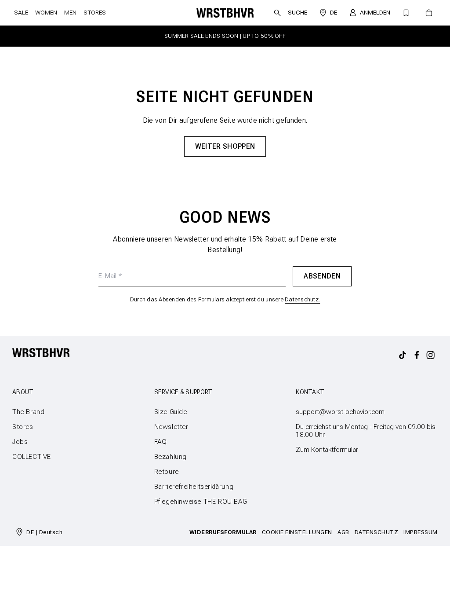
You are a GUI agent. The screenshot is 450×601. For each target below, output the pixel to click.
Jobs (20, 442)
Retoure (166, 472)
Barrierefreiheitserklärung (194, 487)
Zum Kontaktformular (327, 450)
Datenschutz (377, 532)
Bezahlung (170, 457)
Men (70, 12)
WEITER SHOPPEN (225, 146)
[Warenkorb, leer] (429, 13)
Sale (21, 12)
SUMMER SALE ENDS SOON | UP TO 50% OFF (225, 36)
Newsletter (171, 427)
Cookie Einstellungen (297, 532)
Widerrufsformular (223, 532)
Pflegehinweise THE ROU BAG (200, 502)
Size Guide (170, 412)
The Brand (28, 412)
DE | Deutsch (44, 532)
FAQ (160, 442)
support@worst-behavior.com (340, 412)
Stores (94, 12)
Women (46, 12)
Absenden (322, 276)
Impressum (420, 532)
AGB (343, 532)
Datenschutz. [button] (302, 299)
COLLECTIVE (31, 457)
